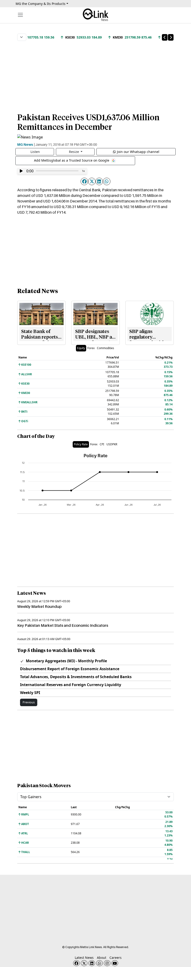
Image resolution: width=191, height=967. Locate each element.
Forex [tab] (91, 348)
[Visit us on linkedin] (92, 963)
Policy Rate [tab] (81, 444)
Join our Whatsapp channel (138, 151)
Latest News (84, 957)
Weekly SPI (30, 692)
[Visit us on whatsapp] (99, 963)
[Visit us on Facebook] (76, 963)
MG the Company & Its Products (40, 3)
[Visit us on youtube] (115, 963)
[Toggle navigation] (20, 15)
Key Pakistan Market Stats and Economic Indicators (62, 625)
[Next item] (171, 37)
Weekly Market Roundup (39, 606)
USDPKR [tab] (111, 444)
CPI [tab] (102, 444)
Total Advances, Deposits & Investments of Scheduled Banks (76, 676)
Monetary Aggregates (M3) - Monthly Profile (66, 660)
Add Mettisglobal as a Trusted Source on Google (72, 160)
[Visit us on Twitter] (84, 963)
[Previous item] (164, 37)
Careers (115, 957)
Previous (29, 702)
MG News (25, 144)
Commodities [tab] (105, 348)
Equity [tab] (81, 348)
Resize (74, 151)
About (101, 957)
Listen (35, 151)
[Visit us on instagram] (107, 963)
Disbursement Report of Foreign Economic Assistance (69, 668)
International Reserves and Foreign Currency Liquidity (70, 684)
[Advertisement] (95, 74)
